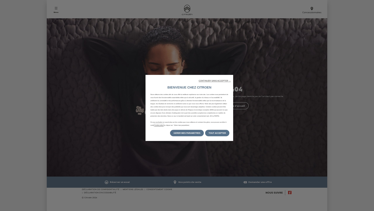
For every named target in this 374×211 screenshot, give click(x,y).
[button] (215, 81)
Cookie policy (158, 125)
